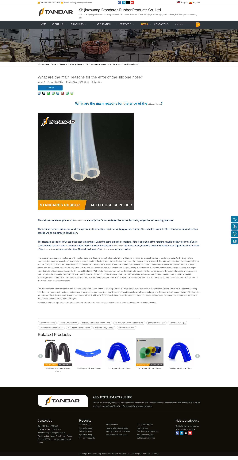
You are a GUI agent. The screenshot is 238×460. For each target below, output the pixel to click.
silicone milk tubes (126, 328)
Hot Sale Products (87, 438)
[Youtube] (132, 2)
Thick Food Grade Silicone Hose (96, 323)
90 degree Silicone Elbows (149, 368)
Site (100, 82)
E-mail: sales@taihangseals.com (76, 3)
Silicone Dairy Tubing (104, 328)
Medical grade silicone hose (118, 431)
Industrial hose (85, 431)
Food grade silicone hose (117, 428)
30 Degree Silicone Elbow (79, 328)
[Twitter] (128, 2)
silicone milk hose (47, 323)
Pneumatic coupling (145, 434)
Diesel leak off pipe (145, 425)
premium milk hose (156, 323)
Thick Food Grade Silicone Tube (129, 323)
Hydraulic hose (85, 428)
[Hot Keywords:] (198, 24)
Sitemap (155, 453)
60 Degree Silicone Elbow (119, 368)
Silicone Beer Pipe (178, 323)
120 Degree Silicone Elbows (88, 368)
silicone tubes (80, 220)
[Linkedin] (123, 2)
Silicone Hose (106, 425)
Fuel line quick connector (147, 431)
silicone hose (154, 104)
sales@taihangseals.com (54, 432)
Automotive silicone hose (111, 434)
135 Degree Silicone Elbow (51, 328)
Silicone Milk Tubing (68, 323)
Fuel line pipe (142, 428)
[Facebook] (119, 2)
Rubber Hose (85, 425)
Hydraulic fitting (85, 434)
